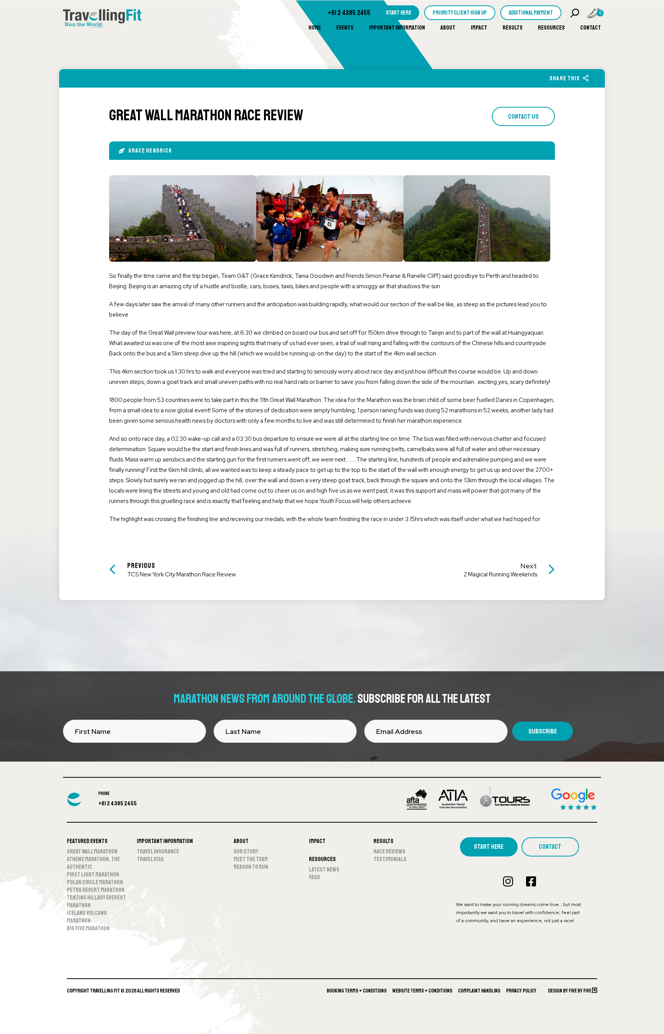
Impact (479, 28)
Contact (590, 28)
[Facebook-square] (531, 881)
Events (345, 28)
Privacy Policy (521, 991)
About (447, 28)
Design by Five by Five (570, 991)
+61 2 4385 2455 (349, 12)
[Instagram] (508, 881)
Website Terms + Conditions (422, 991)
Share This (564, 78)
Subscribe (542, 731)
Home (315, 28)
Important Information (397, 28)
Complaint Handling (479, 991)
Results (513, 28)
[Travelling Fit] (102, 19)
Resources (551, 28)
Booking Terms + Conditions (357, 991)
